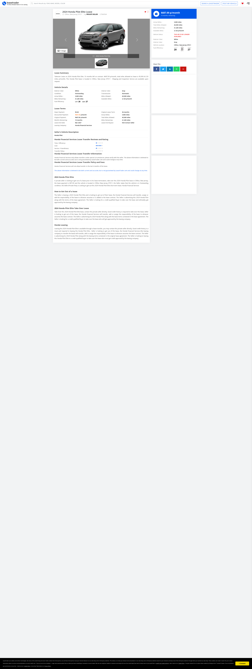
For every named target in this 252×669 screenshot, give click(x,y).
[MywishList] (242, 3)
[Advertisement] (174, 96)
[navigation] (101, 52)
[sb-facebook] (156, 69)
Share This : (157, 64)
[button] (248, 3)
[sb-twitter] (163, 69)
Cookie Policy (181, 663)
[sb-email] (183, 69)
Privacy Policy (47, 666)
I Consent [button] (242, 663)
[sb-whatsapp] (176, 69)
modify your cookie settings (162, 663)
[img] (101, 38)
